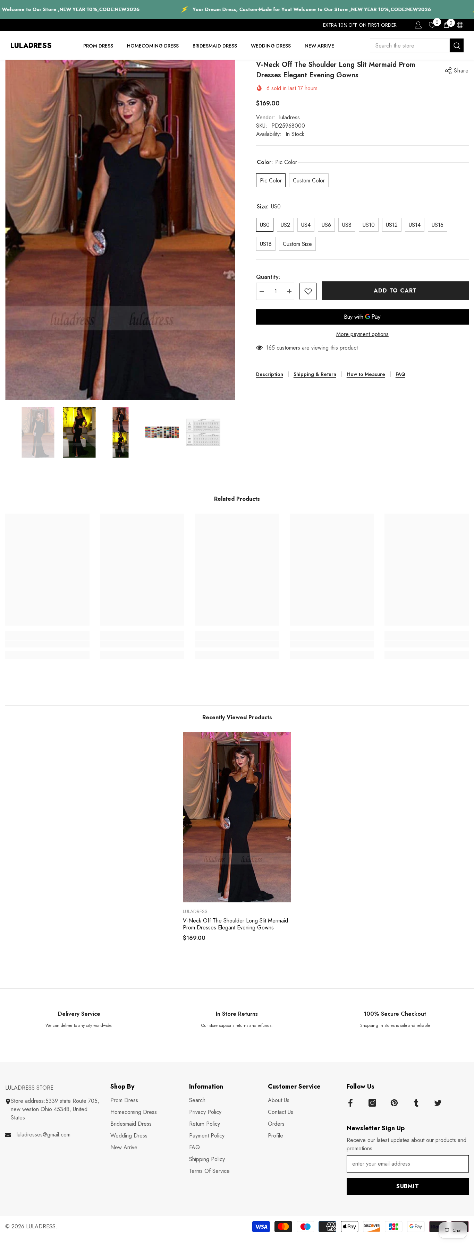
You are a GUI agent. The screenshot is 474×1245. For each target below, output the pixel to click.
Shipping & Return (315, 374)
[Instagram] (372, 1102)
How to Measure (366, 374)
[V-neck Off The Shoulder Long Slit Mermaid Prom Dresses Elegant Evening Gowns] (237, 817)
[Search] (417, 45)
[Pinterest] (394, 1102)
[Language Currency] (460, 25)
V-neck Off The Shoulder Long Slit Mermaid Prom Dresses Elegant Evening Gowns (235, 924)
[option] (120, 230)
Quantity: (268, 277)
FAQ (400, 374)
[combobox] (410, 45)
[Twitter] (438, 1102)
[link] (47, 644)
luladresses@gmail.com (43, 1135)
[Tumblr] (416, 1102)
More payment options (362, 334)
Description (269, 374)
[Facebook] (350, 1102)
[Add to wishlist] (308, 291)
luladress (289, 117)
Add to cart (395, 290)
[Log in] (418, 25)
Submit (407, 1186)
